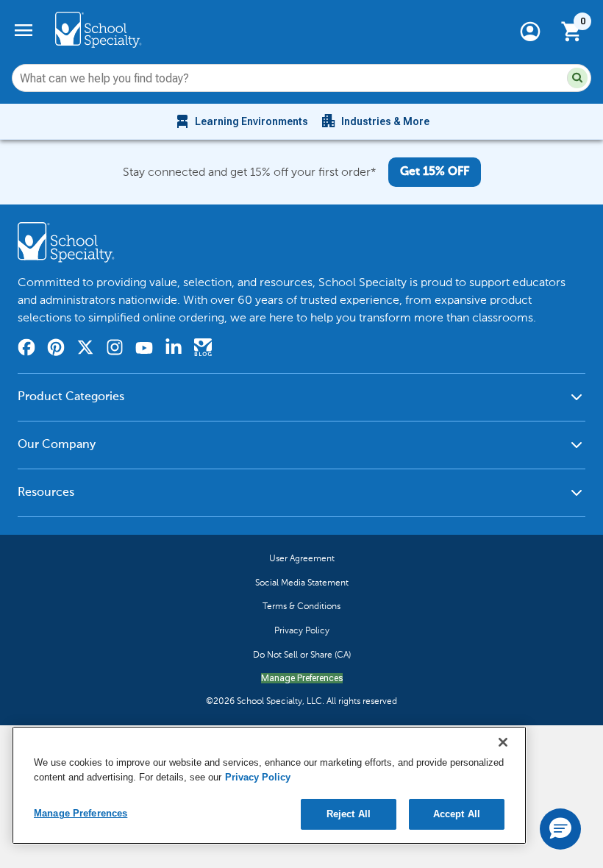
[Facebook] (26, 349)
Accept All (456, 813)
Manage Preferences (302, 678)
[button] (577, 78)
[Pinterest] (56, 349)
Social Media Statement (302, 582)
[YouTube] (144, 350)
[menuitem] (241, 121)
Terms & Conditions (301, 606)
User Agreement (302, 558)
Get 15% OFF (434, 172)
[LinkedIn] (173, 349)
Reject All (349, 813)
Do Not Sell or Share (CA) (302, 655)
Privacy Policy (301, 630)
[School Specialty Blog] (203, 349)
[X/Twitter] (85, 349)
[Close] (503, 742)
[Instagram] (115, 349)
